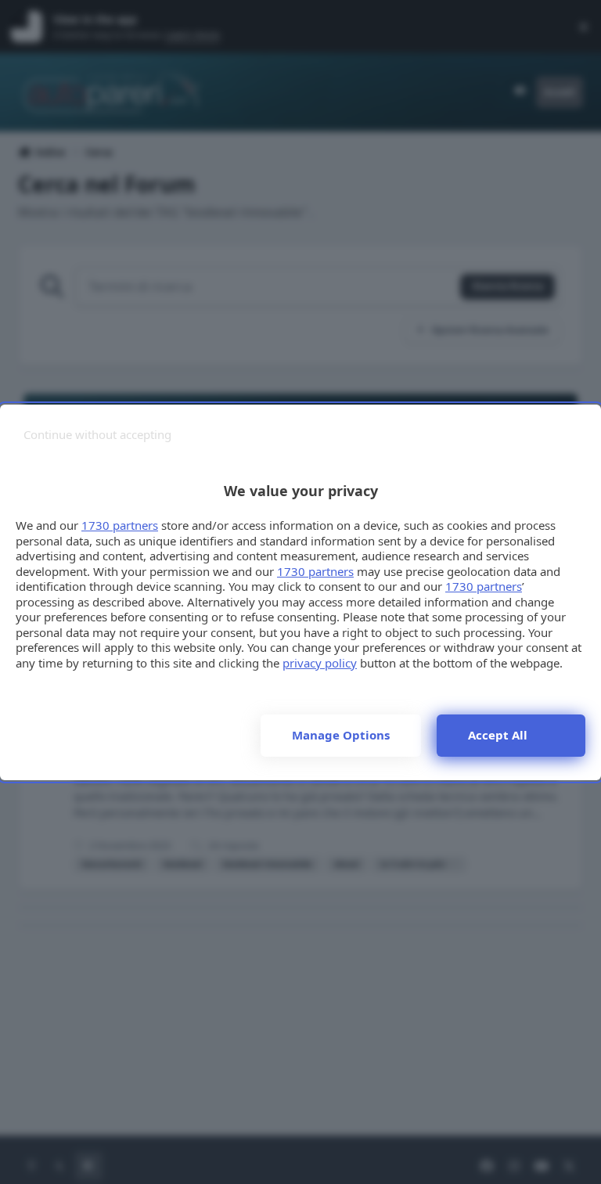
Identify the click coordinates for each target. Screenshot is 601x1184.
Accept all (497, 735)
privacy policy (320, 663)
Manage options (341, 735)
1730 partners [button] (119, 525)
